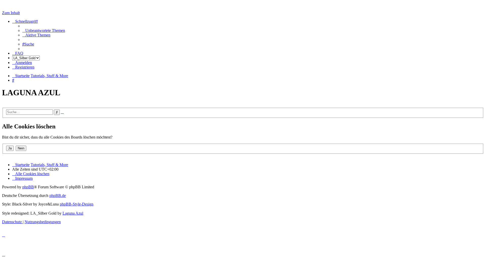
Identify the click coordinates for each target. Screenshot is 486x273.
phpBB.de (57, 195)
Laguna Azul (73, 213)
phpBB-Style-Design (76, 204)
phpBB (28, 187)
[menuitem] (43, 30)
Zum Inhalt (11, 13)
